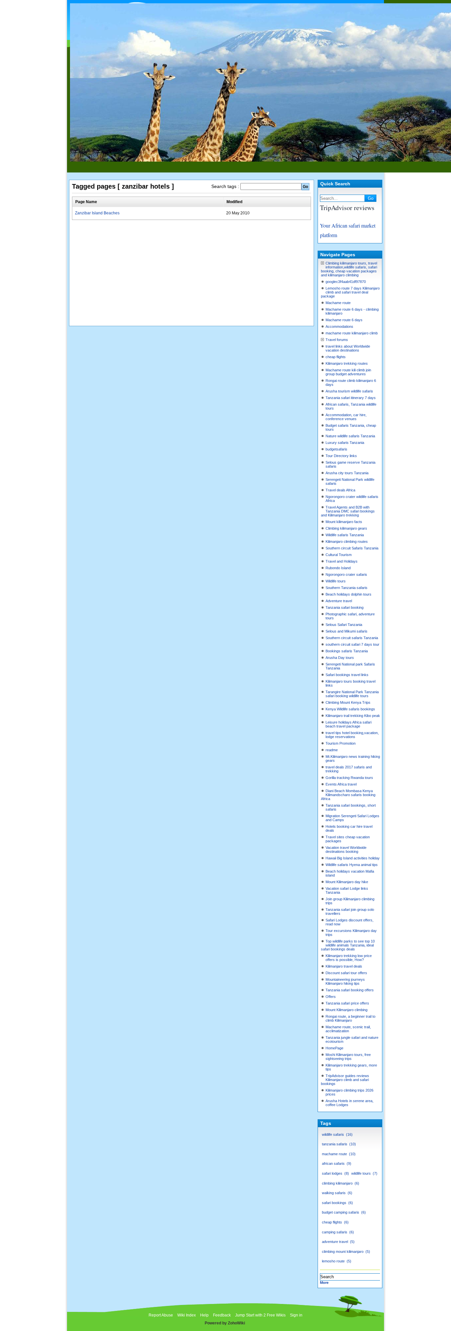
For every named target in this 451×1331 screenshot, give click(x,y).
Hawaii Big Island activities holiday (353, 858)
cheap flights (336, 357)
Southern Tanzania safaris (346, 588)
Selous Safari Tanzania (344, 625)
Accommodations (339, 326)
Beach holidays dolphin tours (348, 594)
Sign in (296, 1315)
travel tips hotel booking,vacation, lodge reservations (352, 735)
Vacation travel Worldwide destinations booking (346, 849)
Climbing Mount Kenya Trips (348, 702)
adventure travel (337, 1242)
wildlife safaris (336, 1134)
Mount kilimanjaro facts (344, 522)
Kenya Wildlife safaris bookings (350, 709)
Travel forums (337, 340)
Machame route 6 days (344, 320)
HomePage (334, 1048)
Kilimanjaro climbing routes (347, 541)
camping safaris (337, 1232)
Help (204, 1315)
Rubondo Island (338, 568)
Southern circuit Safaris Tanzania (352, 548)
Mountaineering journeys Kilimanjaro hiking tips (345, 981)
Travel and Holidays (342, 561)
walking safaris (336, 1193)
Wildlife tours (336, 581)
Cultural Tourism (339, 555)
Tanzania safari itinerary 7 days (351, 398)
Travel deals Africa (340, 490)
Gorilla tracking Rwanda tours (349, 778)
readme (332, 750)
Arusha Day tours (340, 658)
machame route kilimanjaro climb (352, 333)
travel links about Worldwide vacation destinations (348, 348)
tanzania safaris (338, 1144)
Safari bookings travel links (347, 675)
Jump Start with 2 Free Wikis (261, 1315)
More (324, 1283)
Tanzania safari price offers (347, 1003)
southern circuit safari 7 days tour (352, 644)
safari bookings (337, 1203)
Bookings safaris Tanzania (347, 651)
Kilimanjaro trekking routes (347, 363)
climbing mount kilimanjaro (345, 1252)
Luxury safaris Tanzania (345, 443)
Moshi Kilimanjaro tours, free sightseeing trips (348, 1057)
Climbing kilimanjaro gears (346, 528)
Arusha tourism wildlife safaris (349, 391)
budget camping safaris (343, 1212)
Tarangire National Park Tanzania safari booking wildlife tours (352, 694)
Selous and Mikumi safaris (346, 631)
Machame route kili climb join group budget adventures (348, 372)
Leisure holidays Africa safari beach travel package (348, 724)
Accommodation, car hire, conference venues (346, 417)
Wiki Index (186, 1315)
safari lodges (335, 1173)
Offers (331, 997)
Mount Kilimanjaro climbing (346, 1010)
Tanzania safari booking (345, 607)
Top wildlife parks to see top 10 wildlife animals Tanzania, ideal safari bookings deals (348, 945)
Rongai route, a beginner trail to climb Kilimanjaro (350, 1018)
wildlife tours (363, 1173)
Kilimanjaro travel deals (344, 966)
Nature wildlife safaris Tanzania (350, 436)
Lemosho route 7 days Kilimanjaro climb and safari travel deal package (350, 292)
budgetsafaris (336, 449)
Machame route (338, 303)
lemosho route (336, 1261)
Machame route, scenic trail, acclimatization (348, 1029)
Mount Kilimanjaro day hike (347, 882)
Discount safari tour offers (346, 973)
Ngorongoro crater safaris (346, 574)
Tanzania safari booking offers (350, 990)
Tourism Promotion (341, 743)
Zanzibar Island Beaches (97, 213)
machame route (338, 1154)
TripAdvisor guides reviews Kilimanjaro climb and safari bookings (345, 1080)
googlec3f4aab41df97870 (346, 282)
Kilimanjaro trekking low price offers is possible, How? (349, 958)
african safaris (336, 1163)
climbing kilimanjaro (340, 1183)
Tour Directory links (341, 456)
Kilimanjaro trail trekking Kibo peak (353, 716)
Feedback (222, 1315)
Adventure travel (339, 601)
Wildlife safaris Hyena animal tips (352, 865)
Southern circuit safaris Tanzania (352, 638)
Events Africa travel (341, 784)
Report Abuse (161, 1315)
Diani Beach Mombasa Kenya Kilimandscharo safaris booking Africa (348, 795)
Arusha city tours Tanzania (347, 473)
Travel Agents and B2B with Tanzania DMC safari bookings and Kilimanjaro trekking (348, 511)
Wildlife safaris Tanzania (345, 535)
